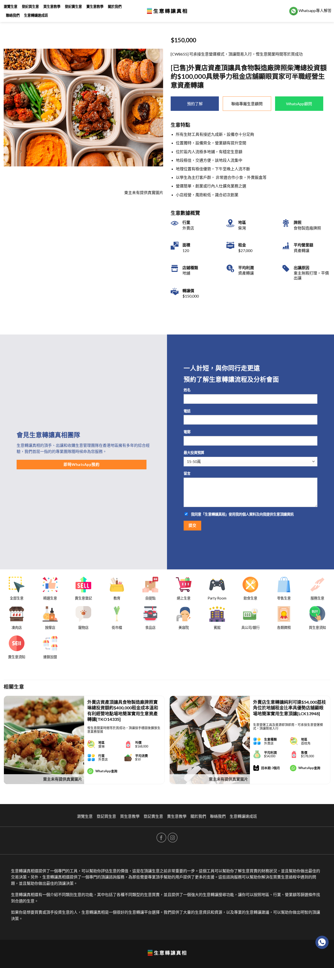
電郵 (187, 432)
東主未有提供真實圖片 (62, 779)
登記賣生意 (73, 6)
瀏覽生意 (10, 6)
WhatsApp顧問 (299, 103)
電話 (187, 411)
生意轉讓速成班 (36, 15)
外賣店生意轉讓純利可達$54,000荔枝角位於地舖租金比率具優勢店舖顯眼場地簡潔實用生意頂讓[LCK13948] (289, 707)
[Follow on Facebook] (161, 837)
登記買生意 (30, 6)
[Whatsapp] (322, 942)
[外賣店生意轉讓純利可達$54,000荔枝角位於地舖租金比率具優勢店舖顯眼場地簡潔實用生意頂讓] (210, 740)
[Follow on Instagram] (173, 837)
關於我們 (115, 6)
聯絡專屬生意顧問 (247, 103)
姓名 (187, 390)
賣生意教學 (94, 6)
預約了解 (195, 103)
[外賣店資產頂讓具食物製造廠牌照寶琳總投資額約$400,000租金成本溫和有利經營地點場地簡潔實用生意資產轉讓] (44, 740)
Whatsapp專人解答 (315, 10)
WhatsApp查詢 (106, 771)
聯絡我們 (13, 15)
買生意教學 (51, 6)
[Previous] (4, 742)
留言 (187, 473)
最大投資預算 (194, 452)
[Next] (330, 742)
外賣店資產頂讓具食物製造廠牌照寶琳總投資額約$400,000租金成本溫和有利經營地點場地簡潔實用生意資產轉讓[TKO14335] (122, 710)
